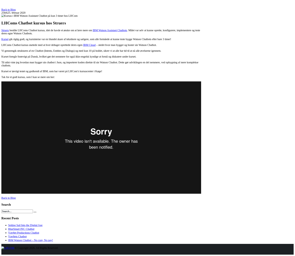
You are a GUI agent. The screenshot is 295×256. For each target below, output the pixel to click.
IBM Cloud (89, 45)
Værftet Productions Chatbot (23, 232)
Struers (5, 30)
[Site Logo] (8, 247)
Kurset (5, 39)
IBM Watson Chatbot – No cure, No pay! (30, 240)
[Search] (35, 212)
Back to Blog (8, 9)
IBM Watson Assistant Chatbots (110, 30)
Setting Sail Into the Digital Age (25, 225)
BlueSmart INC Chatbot (21, 228)
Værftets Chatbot (17, 236)
